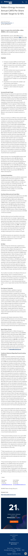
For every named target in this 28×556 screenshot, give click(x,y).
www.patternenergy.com (15, 349)
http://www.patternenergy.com (8, 494)
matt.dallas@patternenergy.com (7, 484)
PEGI (20, 37)
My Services (13, 540)
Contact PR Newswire (14, 535)
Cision (16, 554)
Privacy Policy (17, 548)
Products (13, 536)
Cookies (14, 552)
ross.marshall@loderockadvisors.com (19, 484)
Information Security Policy (9, 550)
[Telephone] (23, 2)
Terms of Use (10, 548)
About (14, 538)
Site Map (18, 550)
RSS (23, 550)
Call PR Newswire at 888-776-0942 (14, 543)
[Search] (26, 2)
